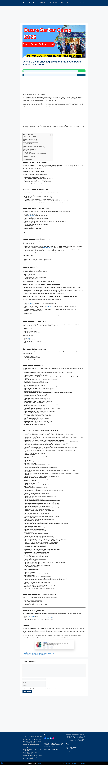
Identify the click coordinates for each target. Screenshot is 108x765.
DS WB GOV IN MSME (28, 144)
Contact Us (82, 2)
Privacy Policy (67, 763)
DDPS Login (49, 617)
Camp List (48, 306)
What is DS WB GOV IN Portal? (30, 136)
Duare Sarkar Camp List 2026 (30, 149)
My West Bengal (28, 3)
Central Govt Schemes (54, 2)
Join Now (82, 71)
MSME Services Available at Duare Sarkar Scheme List (36, 153)
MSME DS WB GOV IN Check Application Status (34, 146)
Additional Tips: (29, 143)
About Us (62, 763)
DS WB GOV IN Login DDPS (29, 156)
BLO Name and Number (66, 2)
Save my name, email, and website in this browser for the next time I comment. (42, 688)
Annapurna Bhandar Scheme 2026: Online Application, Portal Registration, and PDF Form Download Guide (32, 757)
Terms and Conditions (75, 763)
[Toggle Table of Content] (51, 135)
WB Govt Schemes (44, 2)
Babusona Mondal (28, 159)
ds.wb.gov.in (30, 338)
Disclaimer (83, 763)
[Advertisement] (54, 15)
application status (81, 241)
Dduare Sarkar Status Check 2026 (31, 142)
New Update (75, 2)
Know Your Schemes (48, 247)
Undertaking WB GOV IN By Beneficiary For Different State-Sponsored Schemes (39, 653)
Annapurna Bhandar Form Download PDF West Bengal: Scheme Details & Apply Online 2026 (31, 746)
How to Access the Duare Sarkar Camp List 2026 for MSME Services (38, 147)
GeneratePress (40, 763)
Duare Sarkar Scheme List (29, 152)
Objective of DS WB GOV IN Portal (32, 137)
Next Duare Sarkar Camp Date (30, 150)
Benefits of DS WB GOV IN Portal (30, 139)
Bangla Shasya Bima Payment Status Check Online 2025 (34, 654)
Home (37, 2)
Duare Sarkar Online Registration (31, 140)
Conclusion (26, 157)
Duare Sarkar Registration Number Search (33, 154)
